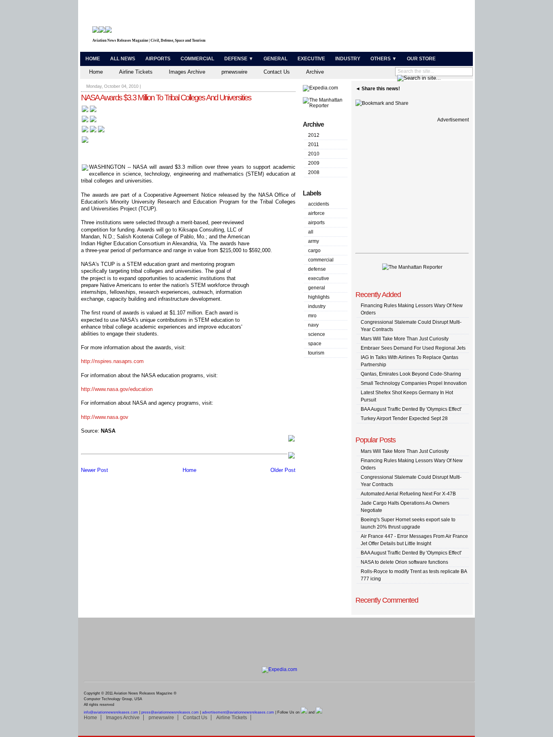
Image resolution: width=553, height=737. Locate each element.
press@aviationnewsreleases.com (170, 712)
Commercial (197, 59)
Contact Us (277, 72)
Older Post (283, 470)
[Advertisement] (376, 27)
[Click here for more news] (89, 111)
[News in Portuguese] (93, 132)
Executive (311, 59)
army (313, 241)
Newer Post (94, 470)
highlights (319, 297)
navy (313, 325)
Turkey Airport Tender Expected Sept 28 (404, 418)
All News (122, 59)
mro (312, 316)
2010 (313, 154)
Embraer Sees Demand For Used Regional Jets (413, 348)
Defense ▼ (238, 59)
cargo (314, 250)
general (316, 288)
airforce (316, 213)
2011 (313, 144)
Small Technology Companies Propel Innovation (414, 383)
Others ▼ (383, 59)
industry (316, 306)
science (316, 334)
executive (318, 278)
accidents (318, 204)
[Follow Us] (85, 142)
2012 (313, 135)
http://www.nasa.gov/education (117, 389)
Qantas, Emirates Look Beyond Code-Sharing (411, 374)
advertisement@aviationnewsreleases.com (238, 712)
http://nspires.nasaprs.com (112, 361)
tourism (316, 353)
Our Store (421, 59)
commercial (321, 260)
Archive (315, 72)
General (275, 59)
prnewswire (234, 72)
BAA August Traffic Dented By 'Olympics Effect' (411, 409)
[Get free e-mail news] (89, 121)
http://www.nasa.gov (104, 417)
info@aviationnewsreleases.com (111, 712)
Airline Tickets (136, 72)
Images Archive (187, 72)
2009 (313, 163)
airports (316, 222)
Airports (157, 59)
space (314, 343)
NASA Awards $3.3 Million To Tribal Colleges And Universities (166, 97)
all (310, 232)
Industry (347, 59)
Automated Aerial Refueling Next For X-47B (408, 494)
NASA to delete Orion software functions (404, 562)
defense (317, 269)
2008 (313, 172)
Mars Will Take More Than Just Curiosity (405, 339)
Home (92, 59)
